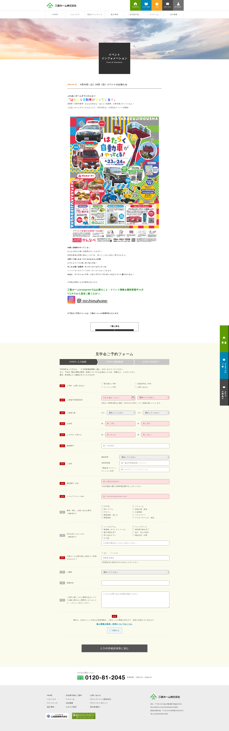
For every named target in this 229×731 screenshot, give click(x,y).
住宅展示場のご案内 (74, 695)
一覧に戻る (114, 326)
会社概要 (173, 14)
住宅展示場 (134, 14)
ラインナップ (52, 703)
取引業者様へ (95, 707)
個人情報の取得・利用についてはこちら (114, 624)
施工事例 (114, 14)
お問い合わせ (95, 695)
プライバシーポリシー (99, 703)
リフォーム (154, 14)
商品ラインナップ (94, 14)
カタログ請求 (71, 707)
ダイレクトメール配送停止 (100, 699)
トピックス (75, 14)
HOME (55, 14)
